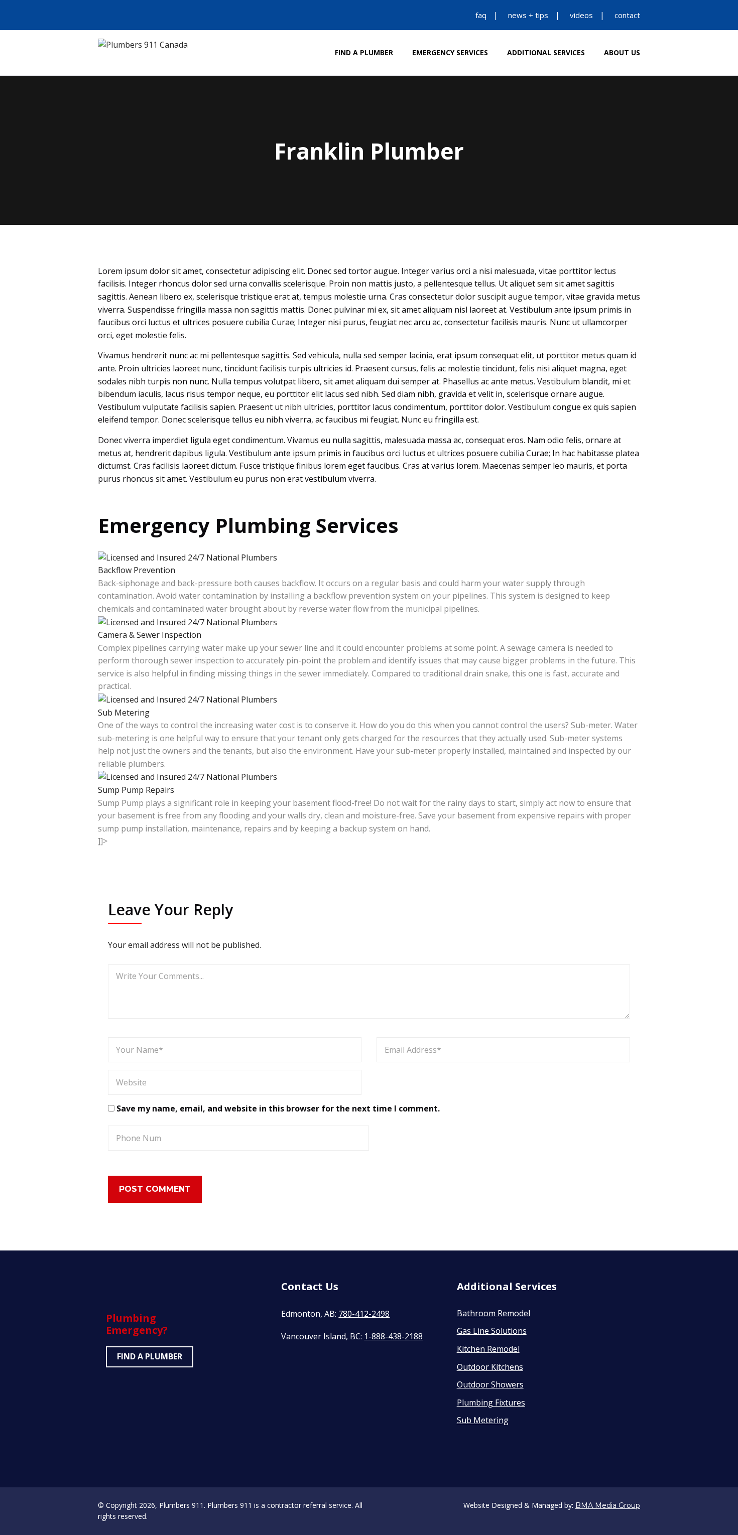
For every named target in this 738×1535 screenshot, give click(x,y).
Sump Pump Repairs (136, 789)
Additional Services (546, 52)
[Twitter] (122, 15)
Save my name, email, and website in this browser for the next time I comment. (278, 1108)
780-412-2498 (364, 1313)
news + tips (528, 15)
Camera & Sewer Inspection (149, 634)
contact (627, 15)
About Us (622, 52)
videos (581, 15)
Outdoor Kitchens (490, 1366)
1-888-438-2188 (393, 1336)
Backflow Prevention (136, 570)
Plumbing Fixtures (491, 1402)
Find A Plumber (364, 52)
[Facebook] (100, 15)
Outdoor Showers (490, 1384)
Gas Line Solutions (492, 1330)
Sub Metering (124, 712)
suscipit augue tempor (519, 296)
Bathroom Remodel (493, 1313)
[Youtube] (143, 15)
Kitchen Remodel (488, 1348)
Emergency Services (450, 52)
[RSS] (164, 15)
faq (480, 15)
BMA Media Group (607, 1505)
